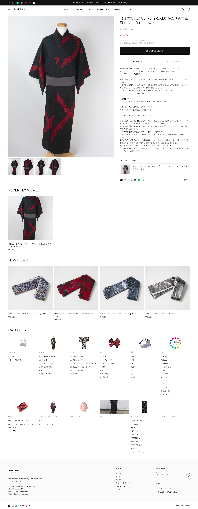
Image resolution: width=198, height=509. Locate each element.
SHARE (133, 180)
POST (124, 180)
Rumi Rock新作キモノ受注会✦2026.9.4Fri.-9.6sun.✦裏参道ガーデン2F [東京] (99, 3)
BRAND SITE (119, 9)
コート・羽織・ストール (49, 416)
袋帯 (101, 370)
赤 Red (163, 370)
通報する (187, 180)
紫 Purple (164, 377)
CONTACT (131, 9)
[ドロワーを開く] (9, 9)
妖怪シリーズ (135, 441)
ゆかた (72, 352)
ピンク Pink (165, 374)
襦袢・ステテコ (75, 416)
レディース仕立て (14, 360)
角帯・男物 (104, 374)
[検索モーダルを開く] (182, 9)
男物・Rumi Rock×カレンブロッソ (20, 424)
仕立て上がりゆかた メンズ (79, 370)
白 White (164, 388)
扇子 (132, 374)
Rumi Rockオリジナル (138, 452)
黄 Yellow (164, 363)
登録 (187, 474)
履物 (10, 416)
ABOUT (66, 9)
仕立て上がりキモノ (46, 367)
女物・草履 (12, 428)
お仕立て (12, 352)
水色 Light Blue (166, 384)
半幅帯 (102, 367)
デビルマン (135, 431)
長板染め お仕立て (76, 360)
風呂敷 (133, 377)
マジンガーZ (135, 434)
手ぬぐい (134, 416)
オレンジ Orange (167, 367)
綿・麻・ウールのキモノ (47, 356)
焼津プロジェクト (137, 445)
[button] (189, 160)
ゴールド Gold (166, 395)
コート (41, 428)
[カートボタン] (188, 9)
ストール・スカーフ (46, 424)
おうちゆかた (74, 374)
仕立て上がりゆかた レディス (80, 367)
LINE (142, 180)
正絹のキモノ (43, 360)
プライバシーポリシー (166, 488)
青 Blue (163, 381)
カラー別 (164, 352)
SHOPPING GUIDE (103, 9)
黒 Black (164, 356)
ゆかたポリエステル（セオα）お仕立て (83, 363)
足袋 (132, 356)
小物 (132, 352)
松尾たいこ (135, 448)
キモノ (41, 352)
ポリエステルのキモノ (47, 363)
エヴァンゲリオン (45, 374)
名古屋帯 (103, 356)
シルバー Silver (166, 391)
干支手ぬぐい (135, 424)
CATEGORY (77, 9)
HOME (118, 473)
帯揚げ (133, 363)
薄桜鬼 (133, 428)
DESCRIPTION (137, 61)
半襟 (132, 360)
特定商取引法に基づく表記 (167, 492)
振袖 (40, 370)
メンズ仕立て (13, 356)
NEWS (90, 9)
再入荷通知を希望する (154, 51)
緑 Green (164, 360)
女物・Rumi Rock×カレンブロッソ (20, 421)
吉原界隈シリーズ (137, 438)
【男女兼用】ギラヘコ (108, 360)
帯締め (133, 367)
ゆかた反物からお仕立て (78, 356)
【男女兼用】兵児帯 (107, 363)
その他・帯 (104, 377)
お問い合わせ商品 (168, 416)
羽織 (40, 421)
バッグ (133, 370)
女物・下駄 (12, 431)
